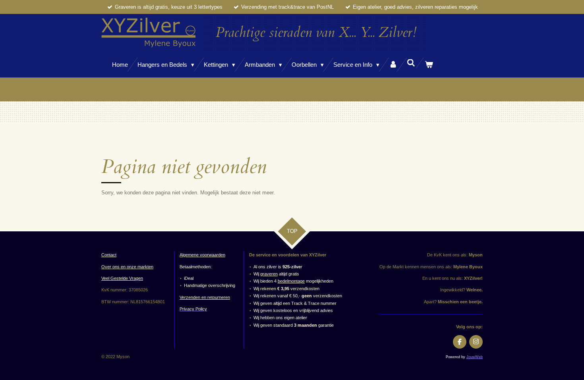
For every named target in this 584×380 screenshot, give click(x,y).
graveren (269, 273)
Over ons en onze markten (127, 266)
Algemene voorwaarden (202, 254)
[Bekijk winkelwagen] (429, 65)
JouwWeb (474, 357)
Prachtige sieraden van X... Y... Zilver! (316, 32)
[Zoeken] (411, 63)
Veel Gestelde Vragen (122, 278)
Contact (108, 254)
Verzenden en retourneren (205, 297)
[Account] (393, 65)
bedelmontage (291, 281)
